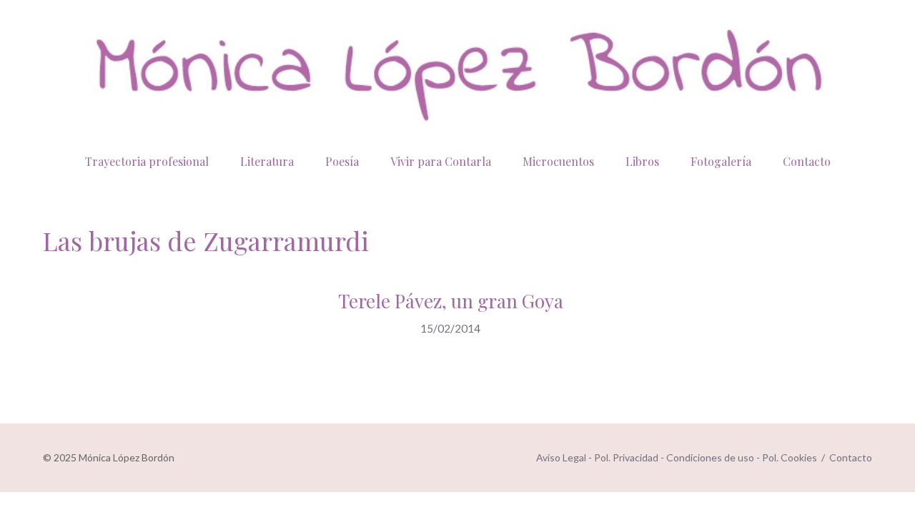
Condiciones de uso (710, 457)
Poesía (342, 161)
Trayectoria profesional (147, 161)
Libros (642, 161)
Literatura (267, 161)
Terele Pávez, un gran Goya (450, 300)
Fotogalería (721, 161)
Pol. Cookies (789, 457)
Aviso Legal (561, 457)
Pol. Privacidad (626, 457)
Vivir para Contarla (440, 161)
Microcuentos (558, 161)
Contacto (807, 161)
